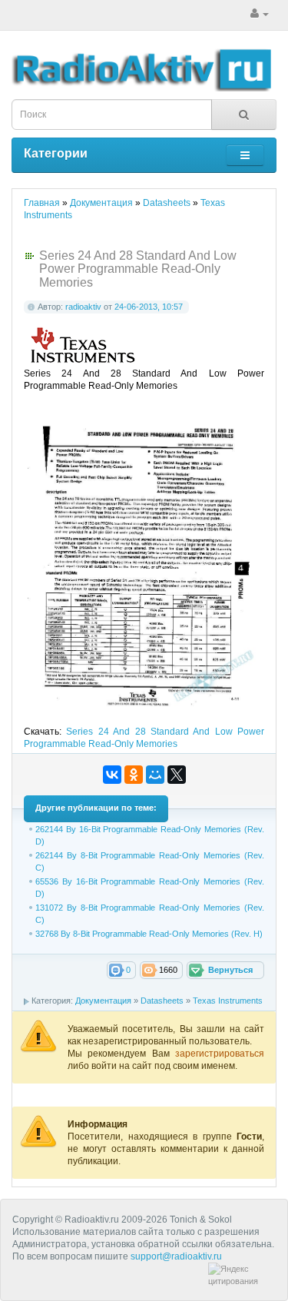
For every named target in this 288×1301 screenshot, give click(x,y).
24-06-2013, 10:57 (148, 306)
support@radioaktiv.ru (176, 1256)
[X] (176, 774)
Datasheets (162, 1000)
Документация (103, 1000)
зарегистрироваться (219, 1053)
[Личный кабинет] (259, 13)
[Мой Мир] (155, 774)
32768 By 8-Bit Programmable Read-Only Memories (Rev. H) (149, 933)
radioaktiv (83, 306)
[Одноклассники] (133, 774)
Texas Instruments (228, 1000)
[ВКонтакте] (112, 774)
